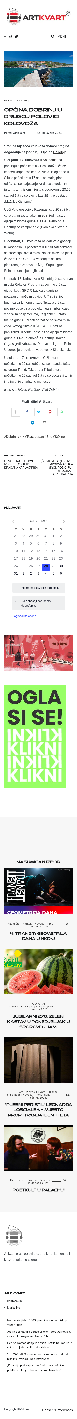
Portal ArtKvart (14, 133)
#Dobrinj (10, 437)
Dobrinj (59, 152)
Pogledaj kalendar (24, 616)
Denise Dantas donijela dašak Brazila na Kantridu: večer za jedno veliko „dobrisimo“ (39, 1345)
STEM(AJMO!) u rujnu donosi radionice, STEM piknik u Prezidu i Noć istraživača (37, 1356)
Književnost (17, 1180)
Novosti (21, 100)
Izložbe (30, 1092)
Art (21, 1092)
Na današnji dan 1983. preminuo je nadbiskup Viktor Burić (37, 1322)
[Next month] (64, 521)
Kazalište (14, 923)
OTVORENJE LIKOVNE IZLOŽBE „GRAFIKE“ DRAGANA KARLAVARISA (21, 461)
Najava (8, 100)
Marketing (13, 1307)
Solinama (50, 160)
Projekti (48, 1006)
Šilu (7, 178)
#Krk (20, 437)
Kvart (24, 1006)
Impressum (14, 1300)
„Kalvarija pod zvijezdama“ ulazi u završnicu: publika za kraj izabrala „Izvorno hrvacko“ (36, 1367)
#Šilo (48, 437)
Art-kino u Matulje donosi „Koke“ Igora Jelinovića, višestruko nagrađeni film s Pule (39, 1334)
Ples (50, 923)
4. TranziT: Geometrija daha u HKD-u (38, 935)
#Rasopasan (34, 437)
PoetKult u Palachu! (39, 1189)
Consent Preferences (57, 1410)
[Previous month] (13, 521)
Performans (43, 1094)
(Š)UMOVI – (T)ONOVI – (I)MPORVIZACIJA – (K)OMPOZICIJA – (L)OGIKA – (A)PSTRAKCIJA (57, 465)
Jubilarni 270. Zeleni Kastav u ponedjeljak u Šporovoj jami (38, 1020)
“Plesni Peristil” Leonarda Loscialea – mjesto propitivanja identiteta (38, 1109)
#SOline (59, 437)
